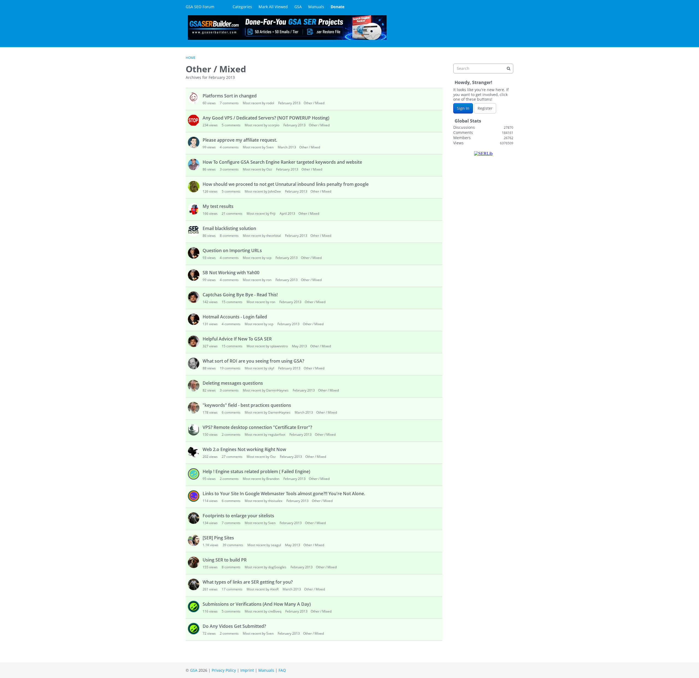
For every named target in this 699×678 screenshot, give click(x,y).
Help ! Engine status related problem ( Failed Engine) (256, 471)
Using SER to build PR (225, 560)
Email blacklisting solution (229, 228)
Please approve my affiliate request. (240, 140)
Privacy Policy (224, 670)
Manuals (316, 6)
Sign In (463, 108)
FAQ (282, 670)
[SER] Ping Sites (218, 538)
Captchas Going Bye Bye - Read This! (240, 295)
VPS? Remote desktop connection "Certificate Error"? (257, 427)
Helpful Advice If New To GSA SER (237, 339)
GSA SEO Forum (200, 6)
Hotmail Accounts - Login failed (235, 317)
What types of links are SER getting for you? (248, 582)
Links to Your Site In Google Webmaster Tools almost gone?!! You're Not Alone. (284, 494)
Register (485, 108)
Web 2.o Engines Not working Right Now (244, 449)
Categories (242, 6)
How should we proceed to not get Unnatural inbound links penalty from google (286, 184)
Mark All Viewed (273, 6)
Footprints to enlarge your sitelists (238, 516)
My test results (218, 206)
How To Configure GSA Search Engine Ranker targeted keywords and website (282, 162)
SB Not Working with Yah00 (231, 273)
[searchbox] (483, 68)
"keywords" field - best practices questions (247, 405)
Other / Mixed (314, 103)
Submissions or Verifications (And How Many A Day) (257, 604)
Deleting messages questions (233, 383)
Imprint (247, 670)
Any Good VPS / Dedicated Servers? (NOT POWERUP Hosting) (266, 118)
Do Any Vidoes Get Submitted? (234, 626)
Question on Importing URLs (232, 250)
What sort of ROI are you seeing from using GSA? (253, 361)
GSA (298, 6)
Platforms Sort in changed (230, 96)
